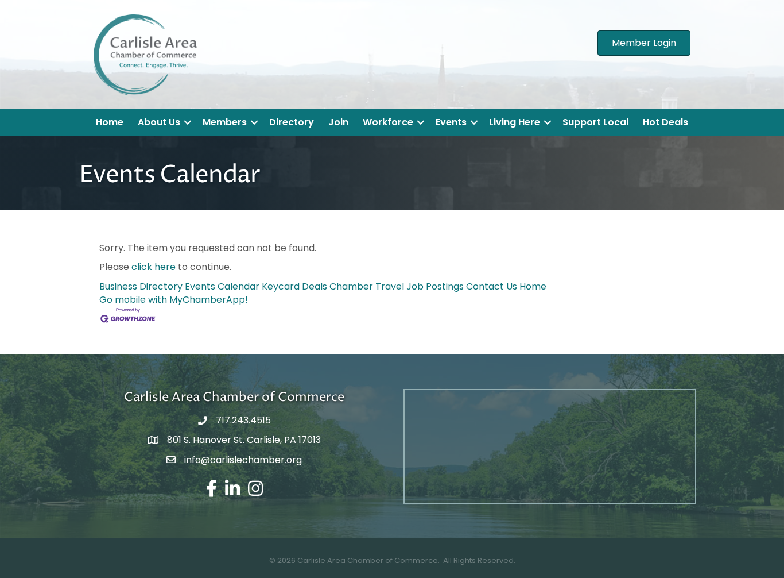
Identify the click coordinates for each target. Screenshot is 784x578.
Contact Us (491, 286)
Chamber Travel (366, 286)
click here (153, 266)
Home (109, 122)
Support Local (595, 122)
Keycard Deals (294, 286)
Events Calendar (222, 286)
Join (338, 122)
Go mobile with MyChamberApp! (173, 299)
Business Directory (141, 286)
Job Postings (435, 286)
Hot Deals (665, 122)
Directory (291, 122)
